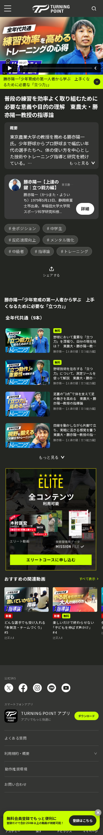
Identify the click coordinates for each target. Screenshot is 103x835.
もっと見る (79, 163)
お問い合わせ (15, 784)
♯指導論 (42, 251)
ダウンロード (86, 716)
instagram (37, 687)
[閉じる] (98, 812)
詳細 (85, 208)
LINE (51, 687)
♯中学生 (54, 228)
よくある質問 (15, 738)
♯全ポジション (22, 228)
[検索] (94, 8)
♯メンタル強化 (60, 240)
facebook (23, 687)
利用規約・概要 (16, 753)
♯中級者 (16, 251)
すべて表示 (87, 578)
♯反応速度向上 (22, 240)
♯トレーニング (74, 251)
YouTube (66, 687)
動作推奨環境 (16, 769)
